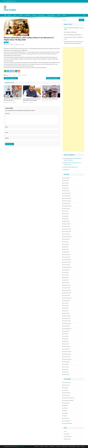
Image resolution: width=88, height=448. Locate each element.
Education (66, 390)
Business (34, 15)
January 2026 (67, 195)
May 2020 (66, 369)
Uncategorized (67, 420)
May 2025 (66, 216)
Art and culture (67, 382)
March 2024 (66, 252)
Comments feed (67, 436)
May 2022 (66, 308)
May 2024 (66, 246)
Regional (21, 15)
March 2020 (66, 374)
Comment (7, 113)
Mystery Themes (21, 446)
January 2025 (67, 226)
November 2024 (67, 231)
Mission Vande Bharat (22, 75)
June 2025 (66, 213)
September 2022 (67, 298)
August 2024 (67, 239)
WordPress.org (67, 439)
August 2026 (67, 177)
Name (6, 127)
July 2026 (66, 180)
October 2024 (67, 234)
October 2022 (67, 295)
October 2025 (67, 203)
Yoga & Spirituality (51, 15)
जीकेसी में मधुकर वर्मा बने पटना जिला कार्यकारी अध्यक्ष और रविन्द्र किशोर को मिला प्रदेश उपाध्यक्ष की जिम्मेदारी (73, 42)
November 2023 (67, 262)
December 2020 (67, 351)
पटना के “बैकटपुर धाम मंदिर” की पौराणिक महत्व (50, 98)
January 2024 (67, 257)
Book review (66, 385)
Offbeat (64, 15)
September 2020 (67, 359)
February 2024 (67, 254)
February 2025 (67, 223)
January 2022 (67, 318)
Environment (67, 395)
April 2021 (66, 341)
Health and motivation (69, 400)
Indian (14, 75)
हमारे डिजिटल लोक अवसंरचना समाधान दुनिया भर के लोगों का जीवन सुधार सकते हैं (12, 99)
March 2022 (66, 313)
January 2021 (67, 349)
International (27, 15)
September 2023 (67, 267)
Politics (15, 15)
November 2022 (67, 292)
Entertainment (42, 15)
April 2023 (66, 280)
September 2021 (67, 328)
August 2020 (67, 361)
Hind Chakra (10, 10)
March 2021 (66, 343)
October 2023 (67, 264)
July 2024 (66, 241)
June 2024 (66, 244)
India (10, 75)
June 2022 (66, 305)
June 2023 (66, 275)
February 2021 (67, 346)
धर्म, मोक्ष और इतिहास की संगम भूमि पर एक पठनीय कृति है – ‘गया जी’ (73, 38)
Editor (13, 44)
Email (6, 132)
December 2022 (67, 290)
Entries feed (66, 434)
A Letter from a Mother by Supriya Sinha (53, 78)
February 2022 (67, 315)
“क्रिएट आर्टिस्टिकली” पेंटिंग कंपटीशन (70, 32)
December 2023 (67, 259)
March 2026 (66, 190)
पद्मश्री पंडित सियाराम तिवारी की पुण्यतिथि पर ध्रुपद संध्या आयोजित (74, 28)
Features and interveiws (69, 397)
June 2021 (66, 336)
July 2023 (66, 272)
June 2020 (66, 367)
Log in (65, 431)
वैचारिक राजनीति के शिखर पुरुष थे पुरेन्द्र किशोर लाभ (73, 34)
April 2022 (66, 310)
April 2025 (66, 218)
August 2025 (67, 208)
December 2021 (67, 320)
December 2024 (67, 229)
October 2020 (67, 356)
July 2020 (66, 364)
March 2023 (66, 282)
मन (69, 167)
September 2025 (67, 206)
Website (7, 138)
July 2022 (66, 303)
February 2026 (67, 193)
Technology (66, 418)
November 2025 (67, 201)
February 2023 (67, 285)
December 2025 (67, 198)
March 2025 (66, 221)
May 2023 (66, 277)
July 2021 (66, 333)
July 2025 (66, 211)
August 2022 (67, 300)
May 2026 (66, 185)
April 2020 (66, 372)
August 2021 (67, 331)
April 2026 (66, 188)
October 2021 (67, 326)
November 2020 (67, 354)
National (9, 15)
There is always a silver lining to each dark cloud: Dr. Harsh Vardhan (31, 99)
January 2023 (67, 287)
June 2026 (66, 183)
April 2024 (66, 249)
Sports (58, 15)
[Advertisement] (73, 99)
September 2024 (67, 236)
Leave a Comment (20, 44)
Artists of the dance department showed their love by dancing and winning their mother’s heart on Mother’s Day (12, 78)
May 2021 (66, 338)
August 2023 (67, 269)
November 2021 (67, 323)
